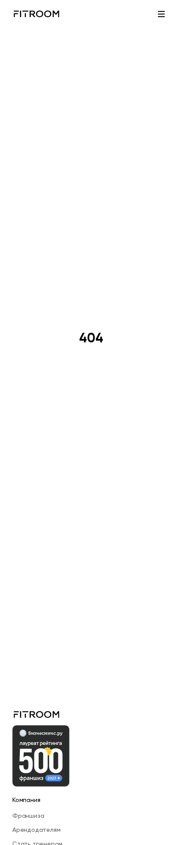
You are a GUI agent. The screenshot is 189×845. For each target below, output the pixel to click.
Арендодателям (36, 829)
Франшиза (28, 815)
